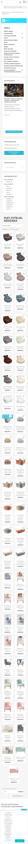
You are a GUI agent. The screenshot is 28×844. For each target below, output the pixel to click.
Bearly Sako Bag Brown (7, 327)
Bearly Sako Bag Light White (20, 347)
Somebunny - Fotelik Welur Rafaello (7, 737)
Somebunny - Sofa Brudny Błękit (20, 757)
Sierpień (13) (9, 207)
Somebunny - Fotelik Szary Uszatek (20, 671)
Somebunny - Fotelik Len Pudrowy (7, 650)
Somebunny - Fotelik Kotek (7, 606)
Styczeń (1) (9, 194)
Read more (7, 115)
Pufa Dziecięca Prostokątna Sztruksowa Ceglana (20, 540)
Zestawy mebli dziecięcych (12, 63)
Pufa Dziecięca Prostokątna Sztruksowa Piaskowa (8, 563)
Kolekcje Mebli (8, 33)
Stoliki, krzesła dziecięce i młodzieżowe (12, 54)
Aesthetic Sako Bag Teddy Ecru (7, 284)
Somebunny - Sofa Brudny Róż (14, 779)
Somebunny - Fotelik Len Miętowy (20, 628)
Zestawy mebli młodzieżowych (13, 66)
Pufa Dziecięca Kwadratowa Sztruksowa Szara (20, 493)
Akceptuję (20, 841)
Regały (6, 47)
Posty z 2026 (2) (8, 179)
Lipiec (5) (8, 209)
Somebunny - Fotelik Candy (7, 584)
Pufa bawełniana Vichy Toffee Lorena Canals (7, 470)
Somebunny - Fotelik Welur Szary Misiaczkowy (8, 758)
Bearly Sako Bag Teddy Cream (20, 367)
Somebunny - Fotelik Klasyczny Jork (20, 585)
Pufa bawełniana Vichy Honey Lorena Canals (7, 449)
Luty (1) (8, 192)
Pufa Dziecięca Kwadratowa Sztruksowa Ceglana (20, 471)
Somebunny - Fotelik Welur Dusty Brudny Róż (7, 715)
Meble (7, 28)
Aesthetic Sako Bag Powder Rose (7, 264)
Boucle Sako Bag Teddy (20, 407)
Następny (21, 792)
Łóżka (6, 38)
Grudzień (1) (9, 198)
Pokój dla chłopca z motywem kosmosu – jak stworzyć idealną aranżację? (13, 100)
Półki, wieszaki (8, 49)
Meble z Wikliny (8, 31)
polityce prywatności (8, 840)
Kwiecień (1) (9, 188)
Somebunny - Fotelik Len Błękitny (7, 628)
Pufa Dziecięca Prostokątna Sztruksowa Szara (20, 562)
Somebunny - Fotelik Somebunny (7, 671)
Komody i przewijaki (10, 36)
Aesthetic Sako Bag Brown (8, 245)
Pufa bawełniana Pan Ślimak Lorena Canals (7, 428)
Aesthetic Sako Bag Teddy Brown (20, 264)
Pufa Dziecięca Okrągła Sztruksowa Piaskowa (8, 517)
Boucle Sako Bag (7, 406)
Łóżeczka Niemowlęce (11, 40)
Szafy (6, 42)
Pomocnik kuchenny (10, 68)
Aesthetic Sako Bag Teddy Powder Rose (20, 285)
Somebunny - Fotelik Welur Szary (20, 737)
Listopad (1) (9, 201)
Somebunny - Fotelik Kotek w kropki (20, 607)
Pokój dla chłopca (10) (11, 148)
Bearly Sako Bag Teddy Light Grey (7, 387)
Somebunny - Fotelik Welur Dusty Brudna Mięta (7, 694)
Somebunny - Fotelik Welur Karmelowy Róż (20, 715)
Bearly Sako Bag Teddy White (20, 387)
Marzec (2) (9, 181)
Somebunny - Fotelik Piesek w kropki (20, 650)
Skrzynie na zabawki (10, 51)
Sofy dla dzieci (8, 59)
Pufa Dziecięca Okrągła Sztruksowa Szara (7, 539)
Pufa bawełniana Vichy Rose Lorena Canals (20, 449)
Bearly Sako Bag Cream (20, 327)
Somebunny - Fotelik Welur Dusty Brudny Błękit (20, 694)
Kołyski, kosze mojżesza (11, 57)
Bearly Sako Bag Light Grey (7, 347)
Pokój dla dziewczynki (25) (12, 145)
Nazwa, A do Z (14, 226)
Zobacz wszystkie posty (14, 131)
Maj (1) (8, 186)
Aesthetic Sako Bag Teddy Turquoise (8, 307)
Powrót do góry (18, 796)
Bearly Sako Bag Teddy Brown (7, 367)
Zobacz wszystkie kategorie (14, 152)
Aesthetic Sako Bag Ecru (20, 245)
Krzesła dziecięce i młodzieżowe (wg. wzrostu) (12, 71)
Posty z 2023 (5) (8, 184)
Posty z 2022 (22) (9, 196)
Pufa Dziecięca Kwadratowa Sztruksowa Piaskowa (8, 494)
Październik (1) (10, 203)
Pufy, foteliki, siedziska (11, 61)
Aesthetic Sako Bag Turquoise (20, 306)
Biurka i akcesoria (9, 44)
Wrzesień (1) (9, 205)
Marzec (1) (9, 190)
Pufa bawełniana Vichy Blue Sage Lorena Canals (20, 428)
